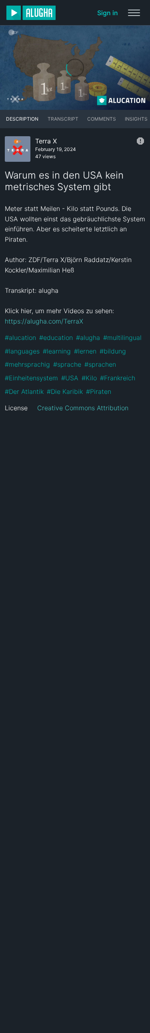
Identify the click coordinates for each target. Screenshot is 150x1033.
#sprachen (100, 364)
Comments (101, 119)
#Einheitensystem (31, 378)
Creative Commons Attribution (82, 408)
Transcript (63, 119)
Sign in (107, 13)
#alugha (88, 338)
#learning (57, 351)
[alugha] (31, 13)
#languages (22, 351)
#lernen (85, 351)
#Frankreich (117, 378)
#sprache (67, 364)
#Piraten (98, 391)
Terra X (46, 141)
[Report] (140, 141)
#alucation (20, 338)
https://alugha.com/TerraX (44, 321)
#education (56, 338)
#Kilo (89, 378)
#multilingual (122, 338)
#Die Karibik (65, 391)
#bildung (113, 351)
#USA (69, 378)
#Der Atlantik (24, 391)
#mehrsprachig (27, 364)
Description (22, 119)
